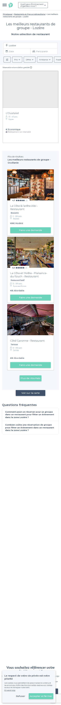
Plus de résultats (30, 378)
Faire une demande (30, 230)
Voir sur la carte (30, 393)
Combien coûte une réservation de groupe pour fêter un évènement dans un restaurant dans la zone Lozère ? (29, 427)
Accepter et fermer (41, 696)
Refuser (20, 696)
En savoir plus (9, 690)
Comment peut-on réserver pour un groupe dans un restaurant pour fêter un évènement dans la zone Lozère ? (29, 414)
